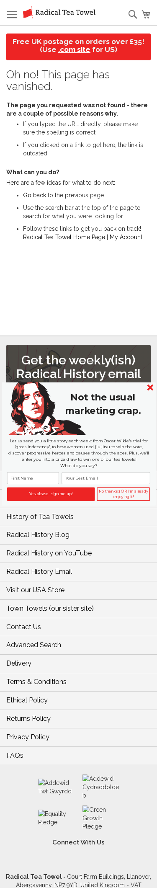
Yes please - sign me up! (50, 494)
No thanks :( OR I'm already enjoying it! (123, 494)
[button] (102, 404)
